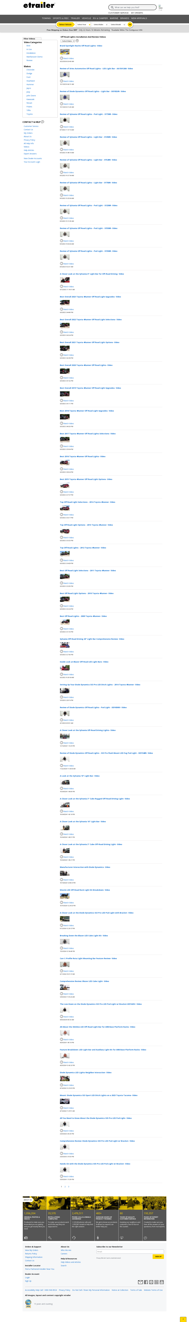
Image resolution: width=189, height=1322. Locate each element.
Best (28, 45)
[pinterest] (151, 1282)
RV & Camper (100, 18)
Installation (31, 53)
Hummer (30, 84)
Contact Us (28, 129)
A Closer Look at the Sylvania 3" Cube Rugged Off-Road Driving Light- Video (95, 798)
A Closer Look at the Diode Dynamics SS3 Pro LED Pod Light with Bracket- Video (96, 913)
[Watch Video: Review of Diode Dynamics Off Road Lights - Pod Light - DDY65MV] (61, 720)
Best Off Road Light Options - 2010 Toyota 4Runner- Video (87, 593)
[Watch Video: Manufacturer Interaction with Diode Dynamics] (61, 879)
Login (27, 1277)
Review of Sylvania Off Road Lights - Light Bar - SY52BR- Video (88, 160)
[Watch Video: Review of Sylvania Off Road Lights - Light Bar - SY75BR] (61, 195)
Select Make (98, 24)
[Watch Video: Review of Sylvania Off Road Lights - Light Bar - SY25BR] (61, 149)
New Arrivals (139, 18)
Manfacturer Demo (34, 57)
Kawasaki (30, 99)
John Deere (31, 95)
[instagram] (156, 1282)
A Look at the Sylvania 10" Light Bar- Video (80, 776)
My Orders (137, 13)
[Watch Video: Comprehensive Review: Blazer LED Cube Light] (61, 994)
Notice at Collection (120, 1290)
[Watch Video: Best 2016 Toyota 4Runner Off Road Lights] (61, 469)
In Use (29, 49)
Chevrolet (30, 69)
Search (63, 1265)
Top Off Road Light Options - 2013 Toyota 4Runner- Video (86, 525)
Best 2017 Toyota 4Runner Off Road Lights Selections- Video (88, 433)
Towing (46, 18)
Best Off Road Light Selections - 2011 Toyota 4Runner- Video (88, 570)
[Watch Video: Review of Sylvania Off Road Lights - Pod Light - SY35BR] (61, 263)
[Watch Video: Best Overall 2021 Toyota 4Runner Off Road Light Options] (61, 355)
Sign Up (28, 1281)
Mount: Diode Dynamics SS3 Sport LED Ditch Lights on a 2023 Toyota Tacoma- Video (98, 1095)
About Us (27, 136)
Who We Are (66, 1250)
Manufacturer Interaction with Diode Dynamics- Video (85, 867)
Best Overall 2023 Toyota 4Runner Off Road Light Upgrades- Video (90, 296)
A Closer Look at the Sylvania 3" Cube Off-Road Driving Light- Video (91, 844)
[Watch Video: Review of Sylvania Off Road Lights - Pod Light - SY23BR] (61, 218)
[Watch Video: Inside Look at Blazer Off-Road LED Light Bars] (61, 674)
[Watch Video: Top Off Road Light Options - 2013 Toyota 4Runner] (61, 537)
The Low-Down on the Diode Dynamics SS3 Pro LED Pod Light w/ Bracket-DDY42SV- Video (101, 1004)
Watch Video (68, 58)
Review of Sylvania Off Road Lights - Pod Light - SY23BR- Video (88, 205)
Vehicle (86, 18)
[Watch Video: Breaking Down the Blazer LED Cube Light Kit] (61, 948)
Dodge (29, 73)
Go (130, 25)
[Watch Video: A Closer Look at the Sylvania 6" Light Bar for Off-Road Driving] (61, 286)
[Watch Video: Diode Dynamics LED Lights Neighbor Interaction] (61, 1085)
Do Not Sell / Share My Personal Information (91, 1290)
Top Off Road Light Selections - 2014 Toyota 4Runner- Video (87, 502)
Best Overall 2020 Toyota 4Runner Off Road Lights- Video (86, 365)
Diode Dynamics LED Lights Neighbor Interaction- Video (85, 1072)
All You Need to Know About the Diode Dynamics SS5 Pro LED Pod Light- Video (96, 1118)
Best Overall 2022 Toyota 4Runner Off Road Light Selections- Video (91, 319)
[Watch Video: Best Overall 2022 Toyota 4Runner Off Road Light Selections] (61, 332)
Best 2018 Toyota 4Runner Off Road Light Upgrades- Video (87, 411)
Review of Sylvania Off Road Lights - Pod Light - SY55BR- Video (88, 228)
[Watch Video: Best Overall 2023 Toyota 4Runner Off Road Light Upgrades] (61, 309)
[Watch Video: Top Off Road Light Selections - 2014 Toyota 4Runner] (61, 514)
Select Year (81, 24)
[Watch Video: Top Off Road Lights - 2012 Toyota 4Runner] (61, 560)
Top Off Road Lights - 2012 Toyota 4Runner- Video (83, 547)
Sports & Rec (61, 18)
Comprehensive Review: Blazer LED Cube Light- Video (84, 981)
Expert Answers (30, 153)
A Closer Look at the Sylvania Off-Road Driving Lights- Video (88, 730)
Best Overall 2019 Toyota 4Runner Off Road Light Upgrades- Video (90, 388)
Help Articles (29, 150)
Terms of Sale (136, 1290)
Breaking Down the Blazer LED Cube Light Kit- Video (84, 935)
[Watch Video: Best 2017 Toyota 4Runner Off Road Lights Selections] (61, 446)
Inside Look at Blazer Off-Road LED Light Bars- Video (84, 662)
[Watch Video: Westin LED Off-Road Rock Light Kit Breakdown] (61, 902)
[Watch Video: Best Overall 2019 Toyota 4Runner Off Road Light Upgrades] (61, 400)
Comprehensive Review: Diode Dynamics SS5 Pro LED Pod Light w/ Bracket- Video (97, 1141)
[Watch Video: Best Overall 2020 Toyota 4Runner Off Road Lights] (61, 377)
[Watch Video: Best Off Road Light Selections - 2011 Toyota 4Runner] (61, 583)
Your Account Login (32, 162)
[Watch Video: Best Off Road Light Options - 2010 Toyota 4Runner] (61, 606)
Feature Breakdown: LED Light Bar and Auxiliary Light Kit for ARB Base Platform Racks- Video (103, 1049)
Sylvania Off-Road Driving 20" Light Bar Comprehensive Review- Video (92, 639)
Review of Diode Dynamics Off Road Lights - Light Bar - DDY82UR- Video (93, 91)
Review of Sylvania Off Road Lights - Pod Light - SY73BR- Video (88, 114)
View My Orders (31, 1250)
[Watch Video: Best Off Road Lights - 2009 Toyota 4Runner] (61, 628)
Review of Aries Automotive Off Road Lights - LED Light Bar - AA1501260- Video (96, 68)
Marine (114, 18)
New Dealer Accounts (33, 158)
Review (29, 60)
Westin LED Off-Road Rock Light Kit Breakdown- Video (85, 890)
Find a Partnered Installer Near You (39, 1269)
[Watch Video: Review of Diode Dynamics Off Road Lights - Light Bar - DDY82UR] (61, 104)
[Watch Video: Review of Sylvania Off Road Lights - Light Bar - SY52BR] (61, 172)
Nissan (29, 103)
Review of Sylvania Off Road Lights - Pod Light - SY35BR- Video (88, 251)
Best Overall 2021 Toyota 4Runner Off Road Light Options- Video (89, 342)
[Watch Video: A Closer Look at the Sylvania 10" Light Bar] (61, 834)
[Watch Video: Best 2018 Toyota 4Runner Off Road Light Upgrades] (61, 423)
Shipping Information (33, 1257)
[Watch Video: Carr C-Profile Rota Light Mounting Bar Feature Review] (61, 971)
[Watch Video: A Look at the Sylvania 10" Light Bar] (61, 788)
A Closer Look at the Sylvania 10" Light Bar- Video (83, 821)
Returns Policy (31, 1253)
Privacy (98, 1258)
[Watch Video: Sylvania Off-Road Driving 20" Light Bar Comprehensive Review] (61, 651)
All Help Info (29, 143)
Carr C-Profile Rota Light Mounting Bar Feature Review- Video (88, 958)
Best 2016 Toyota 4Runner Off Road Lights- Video (82, 456)
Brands (124, 18)
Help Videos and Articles (71, 1262)
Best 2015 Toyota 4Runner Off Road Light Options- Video (86, 479)
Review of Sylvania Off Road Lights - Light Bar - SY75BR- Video (88, 182)
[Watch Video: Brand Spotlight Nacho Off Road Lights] (61, 58)
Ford (28, 77)
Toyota (29, 114)
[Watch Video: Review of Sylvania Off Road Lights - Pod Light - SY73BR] (61, 126)
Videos (26, 146)
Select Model (116, 24)
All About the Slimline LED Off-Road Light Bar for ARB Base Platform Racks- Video (97, 1027)
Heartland (30, 81)
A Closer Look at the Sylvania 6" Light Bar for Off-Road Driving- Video (92, 274)
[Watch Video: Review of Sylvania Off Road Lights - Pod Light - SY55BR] (61, 241)
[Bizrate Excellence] (28, 1304)
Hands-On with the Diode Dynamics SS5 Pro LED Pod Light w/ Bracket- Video (95, 1164)
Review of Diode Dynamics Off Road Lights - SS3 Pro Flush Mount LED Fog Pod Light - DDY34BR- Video (106, 753)
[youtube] (162, 1282)
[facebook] (146, 1282)
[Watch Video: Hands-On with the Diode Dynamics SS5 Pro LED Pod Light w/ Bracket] (61, 1176)
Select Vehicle (65, 24)
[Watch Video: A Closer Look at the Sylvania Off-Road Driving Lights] (61, 743)
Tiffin (28, 110)
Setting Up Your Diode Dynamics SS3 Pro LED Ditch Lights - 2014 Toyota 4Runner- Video (100, 684)
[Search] (112, 7)
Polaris (29, 106)
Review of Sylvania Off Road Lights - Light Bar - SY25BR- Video (88, 137)
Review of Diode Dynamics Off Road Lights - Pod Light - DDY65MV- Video (93, 707)
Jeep (28, 92)
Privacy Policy (29, 140)
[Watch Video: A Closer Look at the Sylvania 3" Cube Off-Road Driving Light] (61, 857)
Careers (64, 1253)
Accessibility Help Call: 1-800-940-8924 (41, 1290)
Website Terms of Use (153, 1290)
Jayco (28, 88)
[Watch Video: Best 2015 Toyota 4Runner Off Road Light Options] (61, 492)
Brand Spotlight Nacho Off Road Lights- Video (81, 45)
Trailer (75, 18)
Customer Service (118, 13)
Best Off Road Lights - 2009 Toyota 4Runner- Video (83, 616)
